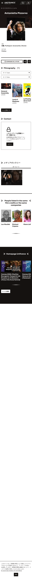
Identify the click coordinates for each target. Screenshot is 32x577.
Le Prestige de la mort (27, 100)
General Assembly (5, 92)
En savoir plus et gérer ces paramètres (11, 570)
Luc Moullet (5, 224)
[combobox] (16, 72)
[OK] (16, 574)
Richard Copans (15, 225)
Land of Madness (15, 100)
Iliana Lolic (27, 224)
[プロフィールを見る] (28, 3)
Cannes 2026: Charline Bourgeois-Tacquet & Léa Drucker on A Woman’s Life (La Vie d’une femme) (10, 277)
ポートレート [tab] (16, 166)
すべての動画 (5, 291)
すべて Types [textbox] (6, 72)
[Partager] (25, 61)
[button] (20, 172)
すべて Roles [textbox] (6, 77)
